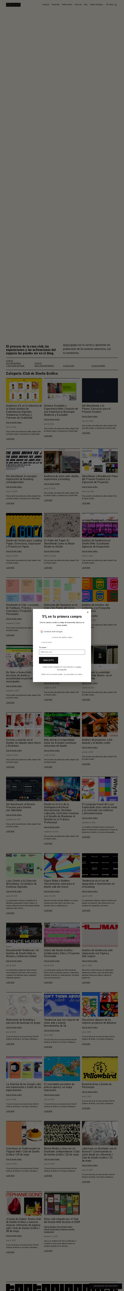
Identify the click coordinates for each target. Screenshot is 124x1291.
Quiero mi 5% (48, 660)
